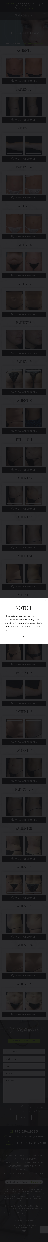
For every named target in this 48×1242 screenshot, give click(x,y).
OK (24, 637)
